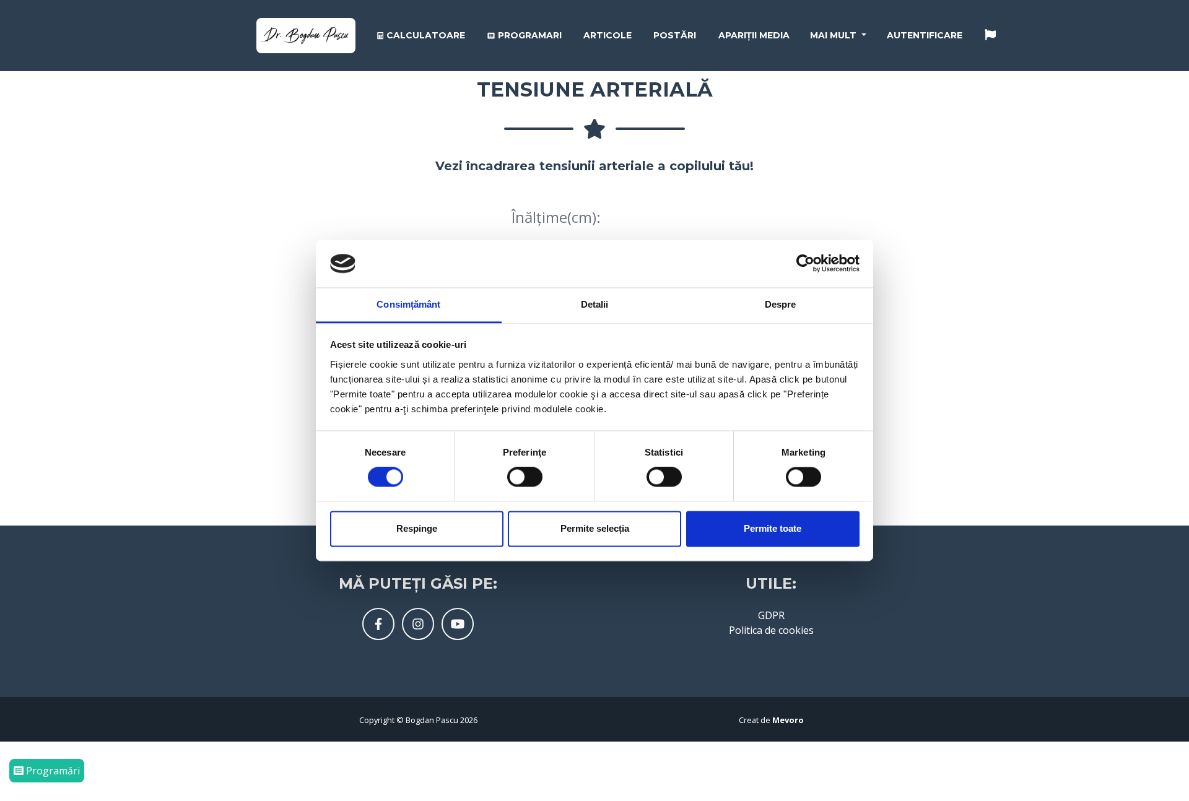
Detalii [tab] (595, 304)
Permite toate (772, 528)
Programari (528, 35)
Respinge (416, 528)
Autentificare (924, 35)
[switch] (524, 477)
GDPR (771, 615)
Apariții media (754, 35)
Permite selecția (594, 528)
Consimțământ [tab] (408, 304)
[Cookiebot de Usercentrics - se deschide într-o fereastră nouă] (805, 263)
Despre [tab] (780, 304)
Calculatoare (424, 35)
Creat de (771, 719)
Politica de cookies (771, 630)
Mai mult (834, 35)
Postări (674, 35)
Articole (607, 35)
